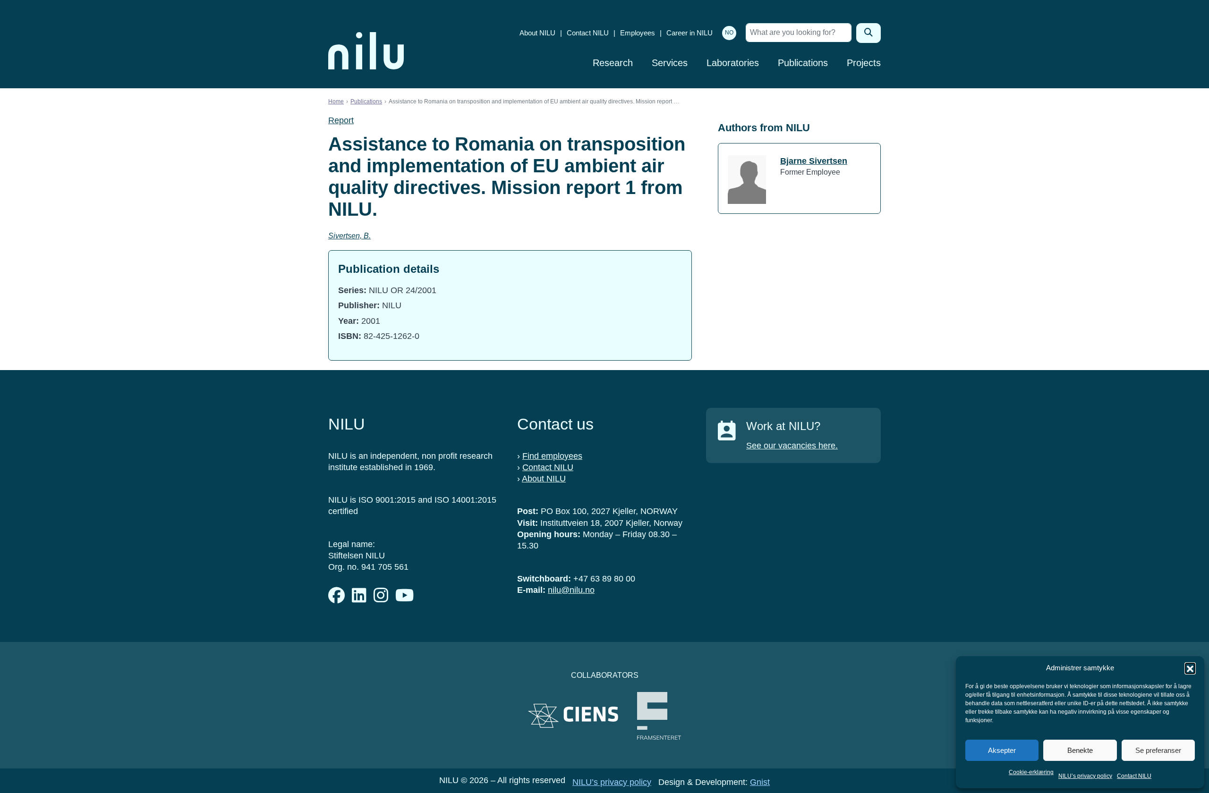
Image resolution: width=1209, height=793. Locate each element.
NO (729, 32)
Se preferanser (1158, 750)
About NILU (537, 33)
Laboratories (733, 63)
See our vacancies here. (792, 445)
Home (336, 101)
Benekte (1080, 750)
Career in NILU (689, 33)
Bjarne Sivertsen (813, 161)
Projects (864, 63)
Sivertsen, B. (349, 236)
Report (341, 120)
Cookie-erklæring (1031, 772)
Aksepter (1002, 750)
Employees (637, 33)
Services (670, 63)
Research (613, 63)
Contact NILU (1134, 776)
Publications (803, 63)
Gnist (760, 782)
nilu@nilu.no (571, 590)
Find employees (552, 456)
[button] (1190, 668)
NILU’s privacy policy (1085, 776)
